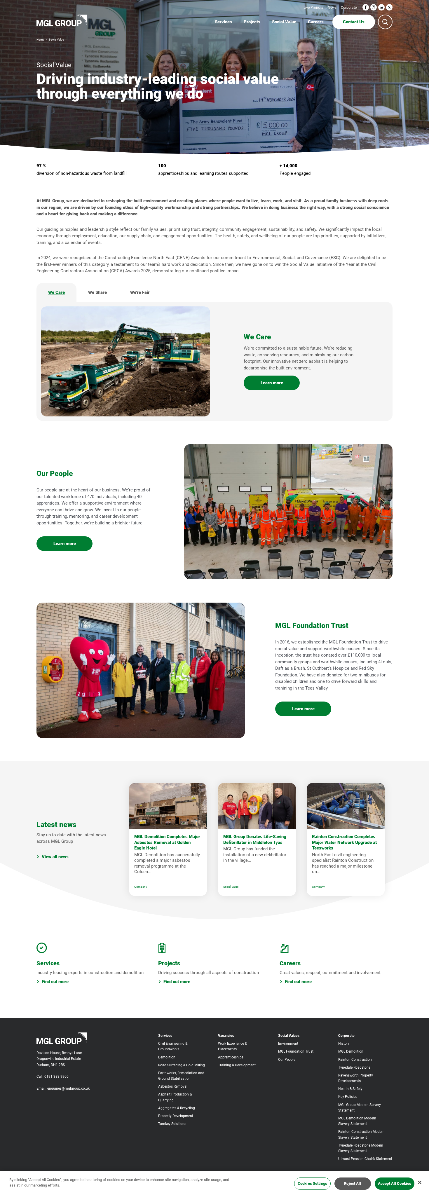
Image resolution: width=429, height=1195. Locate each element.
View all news (55, 857)
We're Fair (140, 292)
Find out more (55, 981)
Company (140, 886)
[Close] (419, 1182)
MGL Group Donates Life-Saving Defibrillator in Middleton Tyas (254, 839)
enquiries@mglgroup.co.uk (68, 1088)
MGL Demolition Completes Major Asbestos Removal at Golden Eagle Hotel (167, 842)
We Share (97, 292)
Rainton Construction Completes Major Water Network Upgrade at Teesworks (344, 842)
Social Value (230, 886)
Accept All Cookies (394, 1183)
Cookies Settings (312, 1183)
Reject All (352, 1183)
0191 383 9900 (56, 1076)
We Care (56, 292)
